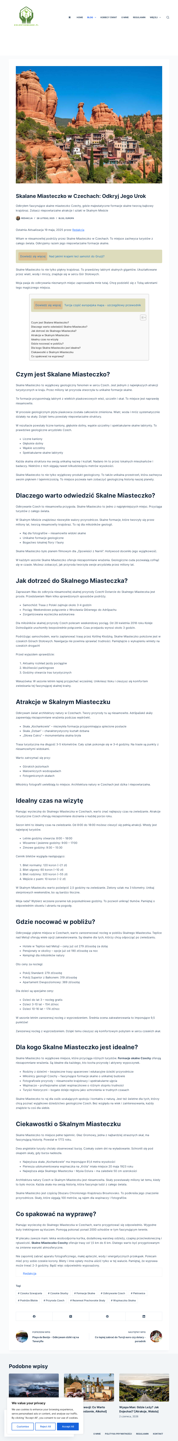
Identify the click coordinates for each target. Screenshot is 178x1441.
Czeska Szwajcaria (30, 1293)
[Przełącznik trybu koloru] (69, 17)
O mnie (125, 17)
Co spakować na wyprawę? (47, 356)
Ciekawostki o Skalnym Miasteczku (52, 352)
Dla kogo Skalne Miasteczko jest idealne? (56, 347)
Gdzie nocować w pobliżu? (47, 343)
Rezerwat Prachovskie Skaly (87, 1300)
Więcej (154, 17)
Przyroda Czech (54, 1300)
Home (80, 17)
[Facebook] (34, 1316)
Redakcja (27, 218)
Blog (90, 17)
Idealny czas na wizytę (44, 339)
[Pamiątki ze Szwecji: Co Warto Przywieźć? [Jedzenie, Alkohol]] (89, 1388)
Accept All (68, 1426)
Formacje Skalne (84, 1293)
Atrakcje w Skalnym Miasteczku (50, 335)
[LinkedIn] (144, 1316)
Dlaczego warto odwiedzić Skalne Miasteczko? (59, 326)
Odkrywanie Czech (113, 1293)
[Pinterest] (107, 1316)
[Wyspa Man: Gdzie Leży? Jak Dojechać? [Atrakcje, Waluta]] (144, 1388)
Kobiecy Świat (108, 17)
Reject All (45, 1426)
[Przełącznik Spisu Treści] (141, 317)
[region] (45, 1415)
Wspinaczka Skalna (123, 1300)
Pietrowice (138, 1293)
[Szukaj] (168, 17)
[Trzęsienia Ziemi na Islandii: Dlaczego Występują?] (34, 1388)
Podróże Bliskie (28, 1300)
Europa (70, 218)
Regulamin (139, 17)
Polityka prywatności (118, 1433)
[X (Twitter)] (70, 1316)
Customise (23, 1426)
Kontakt (158, 1433)
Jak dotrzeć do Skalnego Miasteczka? (53, 330)
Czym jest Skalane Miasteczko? (50, 322)
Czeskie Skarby (58, 1293)
